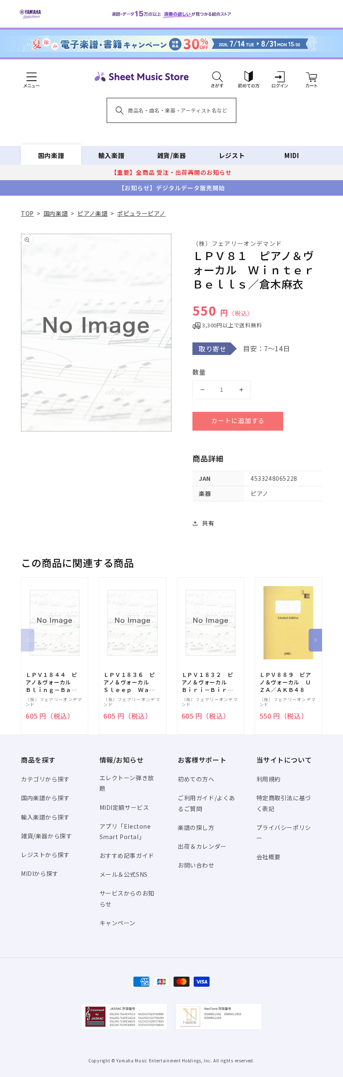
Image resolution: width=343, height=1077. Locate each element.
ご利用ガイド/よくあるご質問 (206, 803)
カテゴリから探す (45, 779)
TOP (27, 213)
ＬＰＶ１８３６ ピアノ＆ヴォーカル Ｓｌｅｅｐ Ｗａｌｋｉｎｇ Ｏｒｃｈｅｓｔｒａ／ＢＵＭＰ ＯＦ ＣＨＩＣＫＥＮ (129, 682)
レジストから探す (45, 854)
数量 (199, 372)
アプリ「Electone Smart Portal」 (125, 831)
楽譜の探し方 (196, 827)
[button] (217, 76)
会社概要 (268, 856)
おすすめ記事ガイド (127, 855)
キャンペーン (118, 923)
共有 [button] (208, 523)
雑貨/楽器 (171, 155)
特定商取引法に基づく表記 (283, 803)
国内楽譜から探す (45, 798)
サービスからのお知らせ (127, 898)
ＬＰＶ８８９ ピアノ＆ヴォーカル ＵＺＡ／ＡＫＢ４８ (285, 682)
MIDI (291, 155)
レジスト (232, 155)
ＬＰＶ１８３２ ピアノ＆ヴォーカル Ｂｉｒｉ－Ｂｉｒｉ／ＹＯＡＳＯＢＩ (207, 682)
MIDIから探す (40, 873)
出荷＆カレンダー (202, 846)
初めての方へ (196, 779)
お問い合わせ (196, 865)
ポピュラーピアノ (141, 213)
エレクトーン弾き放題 (127, 782)
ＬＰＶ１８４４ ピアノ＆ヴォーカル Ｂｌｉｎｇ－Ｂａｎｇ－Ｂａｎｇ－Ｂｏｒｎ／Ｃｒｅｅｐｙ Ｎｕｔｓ (54, 682)
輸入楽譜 (111, 155)
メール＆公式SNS (124, 874)
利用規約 (268, 779)
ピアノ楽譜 (92, 213)
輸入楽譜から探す (45, 817)
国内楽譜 (51, 155)
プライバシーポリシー (283, 832)
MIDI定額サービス (124, 807)
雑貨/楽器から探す (46, 836)
